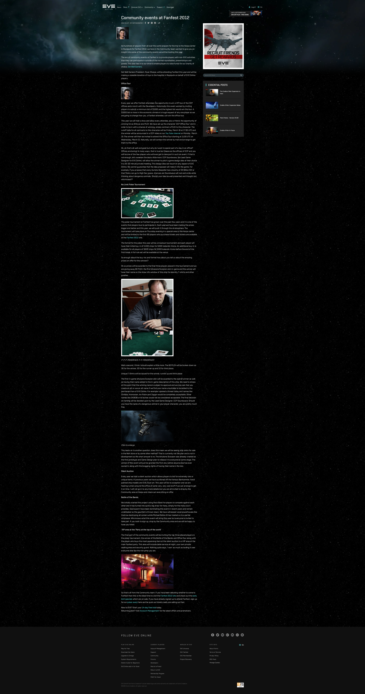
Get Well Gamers (135, 66)
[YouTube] (222, 634)
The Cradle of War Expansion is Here (230, 92)
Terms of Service (215, 652)
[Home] (109, 9)
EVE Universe (184, 648)
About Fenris (214, 648)
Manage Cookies (215, 662)
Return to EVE (155, 670)
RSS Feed (213, 659)
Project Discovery (186, 659)
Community (154, 655)
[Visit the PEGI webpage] (240, 685)
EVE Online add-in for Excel (130, 666)
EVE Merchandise (186, 655)
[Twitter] (217, 634)
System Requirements (128, 659)
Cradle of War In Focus (227, 130)
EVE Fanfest (184, 652)
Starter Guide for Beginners (130, 663)
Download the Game (128, 652)
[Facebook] (212, 634)
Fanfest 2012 (132, 237)
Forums (153, 659)
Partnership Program (157, 673)
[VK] (242, 634)
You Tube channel (172, 133)
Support (153, 652)
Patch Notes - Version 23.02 (229, 118)
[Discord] (232, 634)
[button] (252, 7)
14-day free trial (149, 607)
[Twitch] (227, 634)
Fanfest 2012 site (168, 595)
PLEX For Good (156, 677)
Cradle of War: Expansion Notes (230, 105)
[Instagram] (237, 634)
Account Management (149, 610)
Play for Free (125, 648)
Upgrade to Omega (127, 655)
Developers (154, 663)
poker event (132, 602)
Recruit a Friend (156, 666)
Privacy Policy (214, 655)
